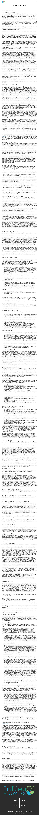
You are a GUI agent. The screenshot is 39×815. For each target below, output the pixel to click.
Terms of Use (10, 811)
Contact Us (27, 1)
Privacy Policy (29, 811)
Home (12, 1)
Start (20, 1)
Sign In (23, 1)
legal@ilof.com (30, 97)
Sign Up (16, 805)
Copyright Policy (20, 811)
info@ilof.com (29, 130)
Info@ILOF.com (5, 723)
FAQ (14, 1)
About (17, 1)
